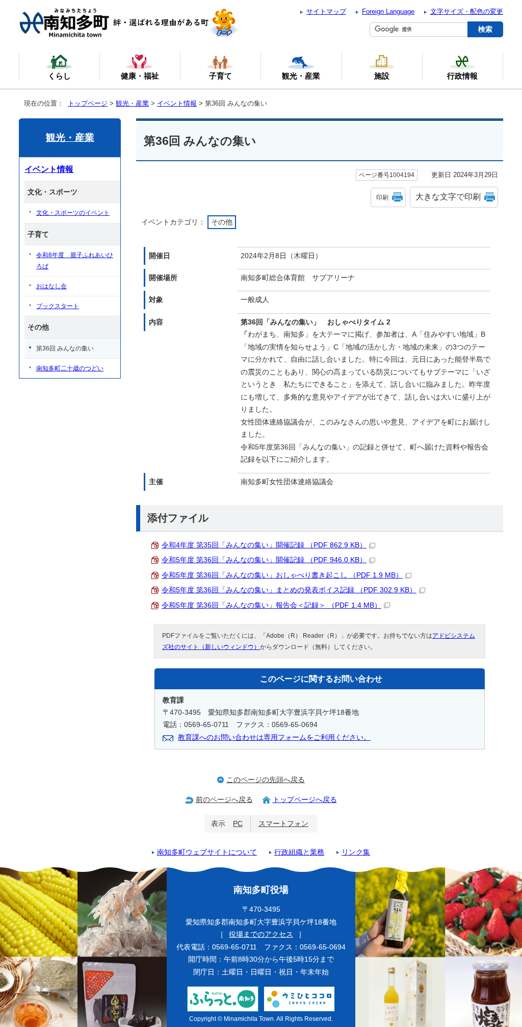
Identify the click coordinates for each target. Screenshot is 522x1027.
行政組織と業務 (299, 852)
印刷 (382, 197)
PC (238, 824)
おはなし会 (51, 286)
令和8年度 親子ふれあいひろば (74, 261)
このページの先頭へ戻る (265, 780)
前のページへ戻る (224, 800)
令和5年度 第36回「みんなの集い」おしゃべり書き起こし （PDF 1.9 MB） (282, 575)
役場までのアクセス (261, 934)
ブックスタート (57, 306)
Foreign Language (388, 11)
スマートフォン (283, 824)
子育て (220, 75)
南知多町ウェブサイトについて (207, 852)
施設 (381, 75)
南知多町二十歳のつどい (69, 368)
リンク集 (356, 852)
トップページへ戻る (305, 800)
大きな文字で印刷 (448, 196)
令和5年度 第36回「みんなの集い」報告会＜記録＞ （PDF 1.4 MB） (271, 605)
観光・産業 (132, 103)
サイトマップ (326, 11)
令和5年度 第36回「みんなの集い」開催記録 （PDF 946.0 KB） (264, 560)
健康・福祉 (140, 75)
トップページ (88, 103)
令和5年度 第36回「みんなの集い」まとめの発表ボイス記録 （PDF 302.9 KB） (289, 590)
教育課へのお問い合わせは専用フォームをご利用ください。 (274, 737)
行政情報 (462, 75)
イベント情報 (177, 103)
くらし (59, 75)
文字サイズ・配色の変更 (466, 11)
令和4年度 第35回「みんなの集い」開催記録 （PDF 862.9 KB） (264, 545)
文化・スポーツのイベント (73, 212)
